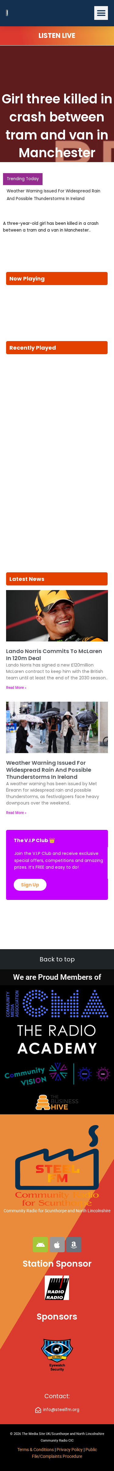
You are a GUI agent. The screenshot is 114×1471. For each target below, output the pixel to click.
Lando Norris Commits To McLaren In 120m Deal (54, 654)
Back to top (57, 959)
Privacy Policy (70, 1449)
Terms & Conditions (35, 1449)
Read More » (16, 687)
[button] (101, 13)
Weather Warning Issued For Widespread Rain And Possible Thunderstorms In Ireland (48, 770)
